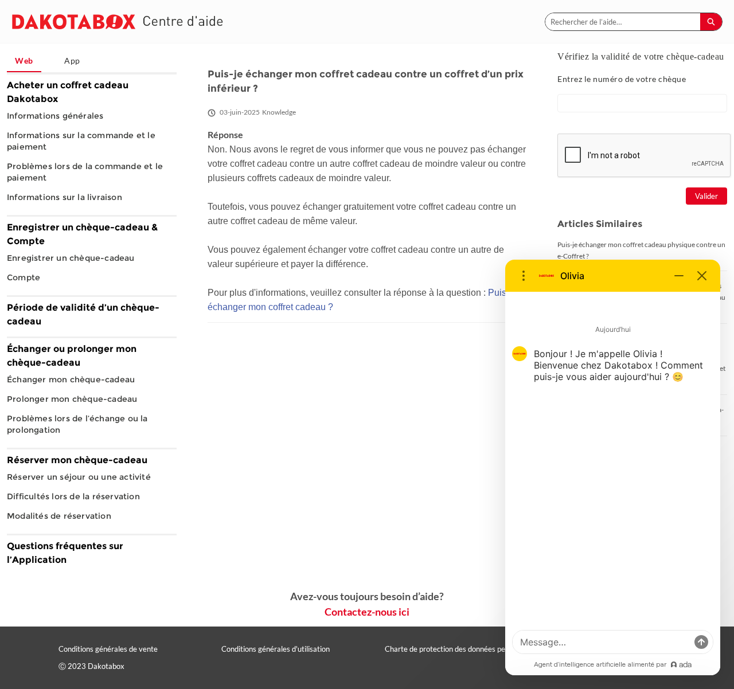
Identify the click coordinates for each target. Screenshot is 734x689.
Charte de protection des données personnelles (461, 648)
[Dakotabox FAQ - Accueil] (117, 21)
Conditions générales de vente (108, 648)
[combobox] (622, 21)
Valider (706, 196)
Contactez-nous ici (367, 611)
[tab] (24, 61)
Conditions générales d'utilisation (275, 648)
